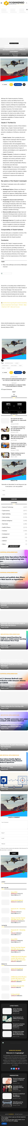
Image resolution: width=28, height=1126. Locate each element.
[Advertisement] (14, 27)
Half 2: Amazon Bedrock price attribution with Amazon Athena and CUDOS (13, 685)
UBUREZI (14, 541)
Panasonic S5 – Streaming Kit (18, 909)
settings (16, 1121)
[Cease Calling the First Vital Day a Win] (14, 700)
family (20, 365)
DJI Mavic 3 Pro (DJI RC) (17, 986)
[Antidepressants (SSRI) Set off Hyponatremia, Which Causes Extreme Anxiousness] (7, 1034)
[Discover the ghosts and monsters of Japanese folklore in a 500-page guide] (7, 1081)
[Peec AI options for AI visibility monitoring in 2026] (7, 1019)
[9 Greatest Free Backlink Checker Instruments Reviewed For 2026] (7, 1026)
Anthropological (9, 363)
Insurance (14, 531)
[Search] (26, 3)
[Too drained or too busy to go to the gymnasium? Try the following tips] (5, 429)
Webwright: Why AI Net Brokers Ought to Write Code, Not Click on (13, 624)
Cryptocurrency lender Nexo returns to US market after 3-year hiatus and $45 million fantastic (19, 445)
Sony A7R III (14, 892)
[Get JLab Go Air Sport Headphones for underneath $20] (5, 420)
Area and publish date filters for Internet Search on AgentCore (13, 584)
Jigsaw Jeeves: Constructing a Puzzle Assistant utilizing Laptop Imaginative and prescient (13, 603)
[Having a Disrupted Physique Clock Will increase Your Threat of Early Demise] (7, 1011)
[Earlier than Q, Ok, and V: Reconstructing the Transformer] (14, 741)
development (14, 365)
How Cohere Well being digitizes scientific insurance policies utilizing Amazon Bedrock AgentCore (13, 765)
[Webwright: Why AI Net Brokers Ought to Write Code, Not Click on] (14, 619)
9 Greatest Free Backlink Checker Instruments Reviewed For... (19, 1025)
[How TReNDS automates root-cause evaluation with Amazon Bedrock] (14, 721)
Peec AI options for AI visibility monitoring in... (18, 1017)
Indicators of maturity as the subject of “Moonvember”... (19, 1095)
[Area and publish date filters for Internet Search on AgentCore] (14, 579)
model (3, 368)
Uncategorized (14, 534)
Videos (14, 544)
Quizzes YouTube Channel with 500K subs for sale (18, 918)
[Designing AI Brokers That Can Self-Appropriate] (14, 781)
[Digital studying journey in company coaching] (5, 455)
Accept (4, 1123)
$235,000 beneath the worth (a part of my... (18, 1102)
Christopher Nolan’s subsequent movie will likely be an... (18, 1087)
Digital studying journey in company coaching (18, 454)
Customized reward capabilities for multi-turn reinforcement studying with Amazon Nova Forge (13, 644)
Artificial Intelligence (14, 520)
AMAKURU (14, 537)
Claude (16, 363)
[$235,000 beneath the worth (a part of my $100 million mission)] (7, 1104)
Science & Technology (14, 507)
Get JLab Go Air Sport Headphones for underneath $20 (18, 420)
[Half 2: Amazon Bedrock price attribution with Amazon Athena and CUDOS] (14, 680)
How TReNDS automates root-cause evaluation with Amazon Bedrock (12, 726)
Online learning (14, 517)
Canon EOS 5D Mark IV (17, 900)
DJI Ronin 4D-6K (15, 994)
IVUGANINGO (11, 1114)
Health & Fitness (14, 527)
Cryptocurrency (14, 510)
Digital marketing (14, 514)
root (8, 54)
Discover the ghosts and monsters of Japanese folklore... (19, 1080)
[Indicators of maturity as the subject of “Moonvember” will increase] (7, 1096)
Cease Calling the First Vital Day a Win (12, 706)
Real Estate (14, 524)
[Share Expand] (24, 84)
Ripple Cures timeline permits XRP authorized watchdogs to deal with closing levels (19, 436)
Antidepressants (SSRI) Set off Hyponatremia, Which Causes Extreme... (19, 1033)
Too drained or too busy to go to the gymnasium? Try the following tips (18, 428)
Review (8, 368)
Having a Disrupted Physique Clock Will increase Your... (17, 1010)
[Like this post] (11, 84)
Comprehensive (5, 365)
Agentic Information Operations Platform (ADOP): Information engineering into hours (13, 563)
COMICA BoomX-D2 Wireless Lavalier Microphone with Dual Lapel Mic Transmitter (18, 958)
